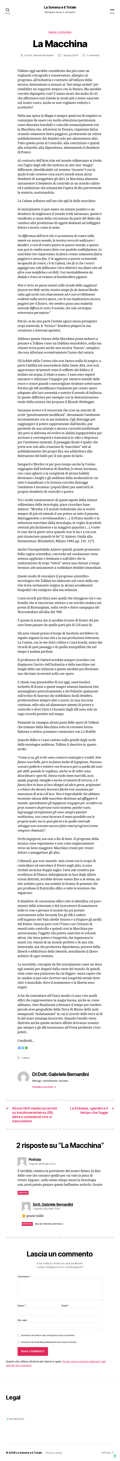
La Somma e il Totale (60, 7)
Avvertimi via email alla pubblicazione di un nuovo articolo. (49, 1342)
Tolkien (26, 1057)
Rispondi (23, 1193)
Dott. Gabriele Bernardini (40, 55)
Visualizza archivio (44, 1086)
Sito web (22, 1320)
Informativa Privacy (16, 1419)
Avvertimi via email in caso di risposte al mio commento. (48, 1335)
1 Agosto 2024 (70, 55)
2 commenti (92, 55)
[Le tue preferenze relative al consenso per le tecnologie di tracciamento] (115, 1456)
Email (65, 1305)
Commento (24, 1276)
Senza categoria (60, 32)
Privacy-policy (54, 1452)
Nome (22, 1305)
